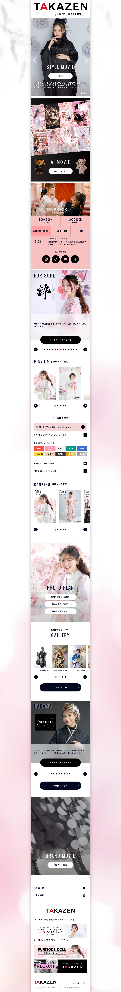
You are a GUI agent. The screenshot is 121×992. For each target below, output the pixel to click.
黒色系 (60, 454)
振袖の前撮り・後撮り (60, 597)
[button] (35, 60)
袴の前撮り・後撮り (60, 604)
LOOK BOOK (45, 221)
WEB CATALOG (41, 231)
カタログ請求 (74, 14)
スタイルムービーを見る (60, 340)
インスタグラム (46, 258)
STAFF (80, 231)
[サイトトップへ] (45, 982)
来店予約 (61, 14)
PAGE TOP (76, 983)
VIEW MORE (60, 171)
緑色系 (71, 448)
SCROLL (38, 93)
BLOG (38, 241)
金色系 (71, 454)
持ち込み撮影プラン (60, 611)
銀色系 (82, 454)
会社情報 (39, 895)
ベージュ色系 (50, 454)
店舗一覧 (39, 888)
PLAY (60, 76)
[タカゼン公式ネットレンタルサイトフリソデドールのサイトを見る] (60, 951)
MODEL (46, 471)
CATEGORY (50, 435)
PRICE (44, 463)
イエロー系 (39, 454)
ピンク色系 (49, 448)
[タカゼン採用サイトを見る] (60, 966)
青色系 (82, 448)
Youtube (65, 257)
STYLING (58, 231)
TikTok (55, 257)
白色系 (60, 448)
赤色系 (39, 448)
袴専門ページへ (60, 786)
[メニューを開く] (86, 14)
